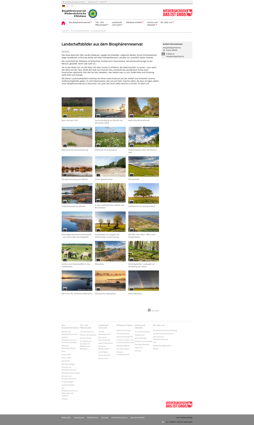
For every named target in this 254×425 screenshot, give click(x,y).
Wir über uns (159, 325)
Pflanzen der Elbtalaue (88, 335)
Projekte (65, 399)
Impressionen (103, 358)
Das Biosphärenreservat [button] (79, 22)
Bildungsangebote (123, 345)
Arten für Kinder (86, 338)
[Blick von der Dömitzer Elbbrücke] (77, 280)
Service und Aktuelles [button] (152, 23)
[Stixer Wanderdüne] (110, 166)
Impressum (139, 347)
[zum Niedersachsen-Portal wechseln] (177, 15)
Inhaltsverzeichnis (119, 417)
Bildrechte (66, 417)
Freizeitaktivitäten (123, 333)
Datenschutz (92, 417)
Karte (64, 351)
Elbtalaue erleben (124, 325)
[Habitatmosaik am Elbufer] (77, 193)
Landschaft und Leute (103, 326)
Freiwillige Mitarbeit (142, 344)
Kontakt (156, 349)
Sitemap (138, 351)
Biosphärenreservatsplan (71, 373)
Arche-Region (103, 352)
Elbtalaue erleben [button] (134, 22)
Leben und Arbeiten (105, 343)
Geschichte (66, 361)
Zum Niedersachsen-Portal (75, 2)
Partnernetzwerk (104, 355)
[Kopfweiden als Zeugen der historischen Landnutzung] (110, 222)
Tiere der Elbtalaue (87, 332)
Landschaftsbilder (99, 31)
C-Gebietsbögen (68, 382)
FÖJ (154, 342)
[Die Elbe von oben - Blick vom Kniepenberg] (143, 222)
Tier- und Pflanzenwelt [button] (101, 23)
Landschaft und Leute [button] (117, 23)
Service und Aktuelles (140, 326)
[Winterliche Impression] (110, 280)
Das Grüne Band (123, 349)
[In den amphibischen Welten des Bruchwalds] (110, 192)
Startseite (65, 31)
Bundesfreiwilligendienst (162, 345)
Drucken (155, 310)
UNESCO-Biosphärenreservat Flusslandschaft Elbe (69, 339)
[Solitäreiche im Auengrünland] (143, 193)
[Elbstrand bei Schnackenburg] (77, 137)
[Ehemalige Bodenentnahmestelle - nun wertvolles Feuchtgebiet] (77, 222)
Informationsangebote (125, 337)
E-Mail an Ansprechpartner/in (175, 55)
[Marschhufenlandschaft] (143, 107)
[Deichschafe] (143, 166)
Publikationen (140, 335)
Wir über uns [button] (166, 22)
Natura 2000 (66, 358)
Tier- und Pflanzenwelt (85, 326)
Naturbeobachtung (123, 330)
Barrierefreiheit (137, 417)
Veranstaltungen (141, 338)
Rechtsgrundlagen (68, 364)
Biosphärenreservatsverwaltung (165, 330)
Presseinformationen (142, 332)
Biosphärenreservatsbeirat (163, 333)
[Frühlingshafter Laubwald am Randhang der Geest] (143, 251)
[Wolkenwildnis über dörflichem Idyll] (143, 137)
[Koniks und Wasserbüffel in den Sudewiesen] (77, 251)
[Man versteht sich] (77, 107)
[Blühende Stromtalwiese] (110, 137)
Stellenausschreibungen (144, 341)
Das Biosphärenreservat (80, 31)
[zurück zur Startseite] (85, 14)
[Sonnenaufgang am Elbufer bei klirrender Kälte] (110, 107)
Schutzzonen (66, 354)
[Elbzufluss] (110, 251)
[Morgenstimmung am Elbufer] (77, 166)
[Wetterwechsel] (143, 280)
